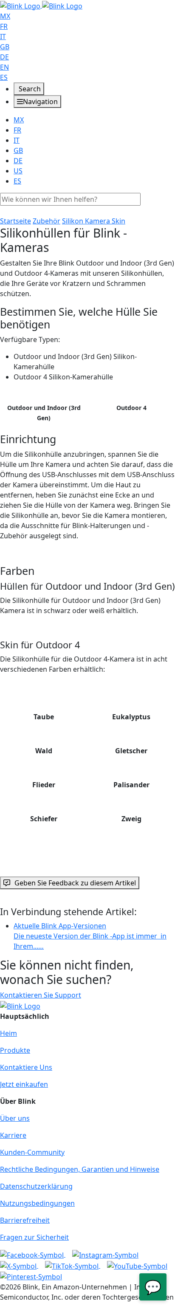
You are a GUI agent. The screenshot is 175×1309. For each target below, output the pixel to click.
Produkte (15, 1050)
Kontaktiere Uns (26, 1067)
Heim (8, 1033)
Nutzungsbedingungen (37, 1203)
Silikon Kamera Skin (93, 221)
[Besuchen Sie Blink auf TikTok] (72, 1265)
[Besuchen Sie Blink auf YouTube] (137, 1265)
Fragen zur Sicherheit (34, 1237)
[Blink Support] (41, 5)
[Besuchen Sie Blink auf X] (19, 1265)
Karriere (13, 1135)
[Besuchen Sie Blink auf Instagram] (105, 1254)
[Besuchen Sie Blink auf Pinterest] (31, 1276)
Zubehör (46, 221)
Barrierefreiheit (25, 1220)
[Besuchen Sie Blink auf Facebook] (32, 1254)
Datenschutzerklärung (36, 1186)
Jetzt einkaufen (24, 1084)
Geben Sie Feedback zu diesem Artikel (75, 883)
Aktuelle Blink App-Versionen (90, 936)
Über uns (15, 1118)
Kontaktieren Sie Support (40, 995)
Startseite (15, 221)
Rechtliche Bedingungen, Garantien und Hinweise (79, 1169)
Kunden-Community (32, 1152)
